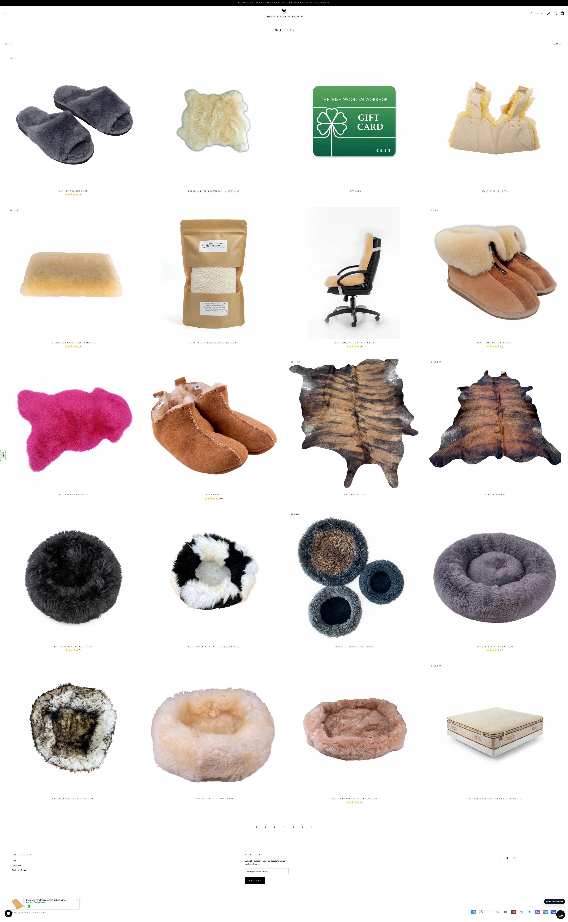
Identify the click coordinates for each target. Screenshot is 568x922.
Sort (555, 44)
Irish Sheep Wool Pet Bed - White (213, 799)
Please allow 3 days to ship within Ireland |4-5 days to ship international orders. (284, 3)
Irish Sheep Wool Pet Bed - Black (73, 647)
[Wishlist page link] (530, 13)
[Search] (555, 13)
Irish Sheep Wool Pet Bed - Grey (495, 647)
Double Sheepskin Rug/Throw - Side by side (213, 191)
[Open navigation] (6, 13)
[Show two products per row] (6, 44)
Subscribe (255, 881)
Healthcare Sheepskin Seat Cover (354, 343)
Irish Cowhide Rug (354, 495)
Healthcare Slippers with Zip (494, 343)
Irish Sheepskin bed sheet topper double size (495, 799)
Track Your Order (19, 870)
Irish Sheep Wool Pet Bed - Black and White (214, 647)
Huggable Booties (213, 495)
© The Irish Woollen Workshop (29, 913)
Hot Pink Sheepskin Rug (73, 495)
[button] (2, 455)
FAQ (14, 861)
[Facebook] (501, 857)
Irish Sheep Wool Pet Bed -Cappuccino (354, 799)
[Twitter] (507, 857)
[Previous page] (256, 827)
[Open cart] (562, 13)
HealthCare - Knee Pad (494, 191)
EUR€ (537, 13)
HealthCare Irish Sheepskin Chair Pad (73, 343)
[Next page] (312, 827)
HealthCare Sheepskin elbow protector (213, 343)
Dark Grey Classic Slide (73, 191)
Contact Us (17, 865)
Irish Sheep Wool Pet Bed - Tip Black (73, 799)
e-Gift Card (354, 191)
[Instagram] (514, 857)
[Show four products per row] (11, 44)
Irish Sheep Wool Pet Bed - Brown (354, 647)
